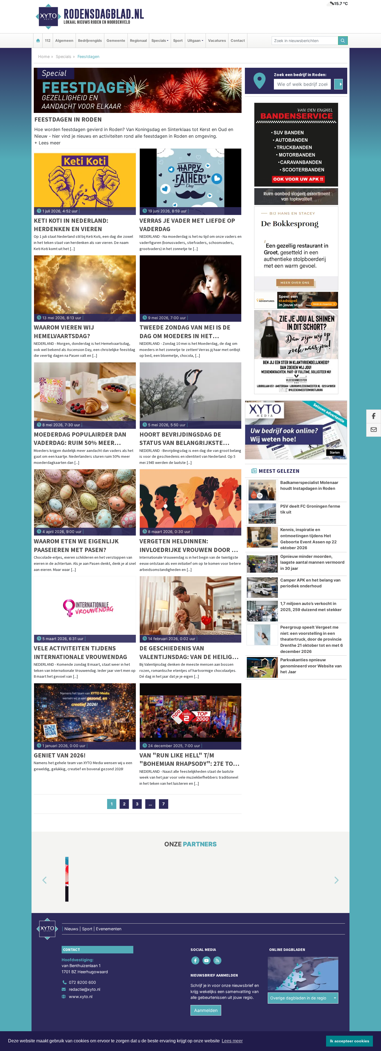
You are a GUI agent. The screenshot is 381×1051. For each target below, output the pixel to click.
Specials (63, 56)
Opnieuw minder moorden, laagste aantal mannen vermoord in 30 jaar (312, 562)
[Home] (38, 40)
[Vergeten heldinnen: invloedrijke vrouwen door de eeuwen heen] (191, 502)
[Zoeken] (343, 40)
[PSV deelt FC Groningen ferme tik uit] (262, 513)
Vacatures (217, 40)
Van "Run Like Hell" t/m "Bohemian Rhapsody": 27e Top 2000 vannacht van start (188, 759)
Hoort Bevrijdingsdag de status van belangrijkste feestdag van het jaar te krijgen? (181, 438)
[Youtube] (206, 960)
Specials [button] (158, 40)
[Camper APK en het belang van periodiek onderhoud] (262, 587)
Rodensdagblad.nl (104, 14)
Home (44, 56)
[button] (47, 144)
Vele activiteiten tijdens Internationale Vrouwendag (80, 652)
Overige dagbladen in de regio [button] (298, 998)
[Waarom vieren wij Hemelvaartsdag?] (85, 288)
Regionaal (138, 40)
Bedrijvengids (90, 40)
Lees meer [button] (232, 1040)
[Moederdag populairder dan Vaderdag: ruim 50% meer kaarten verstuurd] (85, 395)
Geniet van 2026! (60, 755)
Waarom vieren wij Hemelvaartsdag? (64, 331)
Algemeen (64, 40)
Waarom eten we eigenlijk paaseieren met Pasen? (76, 545)
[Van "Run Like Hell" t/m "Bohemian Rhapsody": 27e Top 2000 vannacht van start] (191, 716)
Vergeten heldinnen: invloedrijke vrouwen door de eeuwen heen (189, 545)
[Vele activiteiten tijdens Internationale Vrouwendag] (85, 609)
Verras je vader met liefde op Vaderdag (187, 224)
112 (47, 40)
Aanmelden (206, 1010)
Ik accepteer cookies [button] (349, 1041)
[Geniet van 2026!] (85, 716)
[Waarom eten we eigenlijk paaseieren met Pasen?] (85, 502)
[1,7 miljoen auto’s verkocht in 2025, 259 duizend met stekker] (262, 611)
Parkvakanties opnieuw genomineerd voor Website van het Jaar (311, 665)
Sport (178, 40)
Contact (238, 40)
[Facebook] (196, 960)
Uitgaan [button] (194, 40)
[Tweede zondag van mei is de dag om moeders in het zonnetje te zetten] (191, 288)
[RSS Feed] (217, 960)
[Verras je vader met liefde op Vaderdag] (191, 182)
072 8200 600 (82, 982)
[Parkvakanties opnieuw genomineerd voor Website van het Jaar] (262, 667)
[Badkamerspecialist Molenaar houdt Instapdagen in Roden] (262, 490)
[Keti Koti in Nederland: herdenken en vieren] (85, 182)
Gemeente (116, 40)
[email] (373, 430)
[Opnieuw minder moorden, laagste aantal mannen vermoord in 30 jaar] (262, 564)
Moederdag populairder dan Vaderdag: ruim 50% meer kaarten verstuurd (80, 438)
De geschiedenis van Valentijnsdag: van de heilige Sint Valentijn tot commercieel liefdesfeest (187, 652)
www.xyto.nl (80, 996)
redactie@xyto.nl (84, 989)
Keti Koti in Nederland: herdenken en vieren (71, 224)
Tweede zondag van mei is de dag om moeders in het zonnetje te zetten (184, 331)
